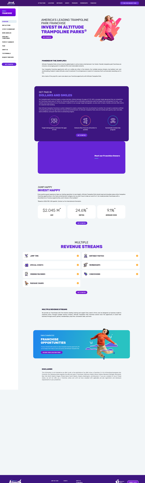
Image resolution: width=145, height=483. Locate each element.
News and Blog (6, 33)
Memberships (84, 3)
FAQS (3, 46)
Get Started (9, 64)
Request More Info (8, 57)
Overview (5, 21)
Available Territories (6, 37)
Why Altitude (6, 25)
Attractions (41, 3)
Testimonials (6, 53)
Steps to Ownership (8, 29)
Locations (51, 3)
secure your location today (52, 352)
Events (67, 3)
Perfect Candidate (8, 42)
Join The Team (54, 480)
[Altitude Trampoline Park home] (11, 3)
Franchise (93, 3)
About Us (5, 49)
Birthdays (60, 3)
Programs (75, 3)
